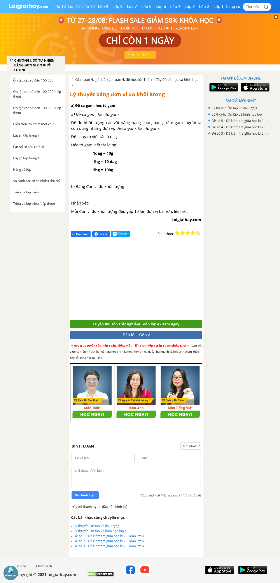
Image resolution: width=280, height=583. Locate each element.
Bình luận (82, 234)
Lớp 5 (161, 6)
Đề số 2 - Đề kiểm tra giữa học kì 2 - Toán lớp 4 (109, 541)
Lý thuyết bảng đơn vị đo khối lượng (117, 94)
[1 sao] (177, 232)
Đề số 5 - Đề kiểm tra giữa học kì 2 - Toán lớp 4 (240, 120)
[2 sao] (182, 232)
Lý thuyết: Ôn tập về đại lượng (96, 526)
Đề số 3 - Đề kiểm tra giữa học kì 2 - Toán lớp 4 (109, 546)
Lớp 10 (88, 6)
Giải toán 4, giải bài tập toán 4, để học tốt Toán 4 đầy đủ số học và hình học (136, 79)
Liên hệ (20, 566)
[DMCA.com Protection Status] (100, 576)
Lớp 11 (74, 6)
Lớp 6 (146, 6)
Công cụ (233, 6)
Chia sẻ (103, 234)
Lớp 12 (59, 6)
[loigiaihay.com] (28, 8)
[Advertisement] (134, 280)
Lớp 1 (219, 6)
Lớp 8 (117, 6)
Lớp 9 (103, 6)
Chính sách (44, 566)
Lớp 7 (132, 6)
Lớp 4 (175, 6)
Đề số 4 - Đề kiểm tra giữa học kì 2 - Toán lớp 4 (240, 127)
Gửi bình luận (85, 495)
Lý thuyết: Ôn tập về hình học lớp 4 (100, 531)
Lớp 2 (204, 6)
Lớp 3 (190, 6)
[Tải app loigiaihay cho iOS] (254, 87)
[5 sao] (198, 232)
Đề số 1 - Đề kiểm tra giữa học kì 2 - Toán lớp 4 (109, 536)
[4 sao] (193, 232)
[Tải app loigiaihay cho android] (223, 87)
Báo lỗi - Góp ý (136, 334)
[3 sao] (187, 232)
